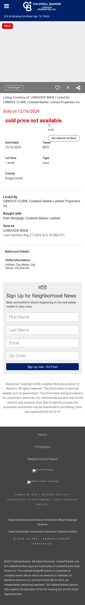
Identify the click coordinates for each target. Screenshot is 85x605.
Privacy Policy (54, 495)
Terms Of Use (26, 495)
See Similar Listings (63, 138)
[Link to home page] (42, 6)
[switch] (57, 87)
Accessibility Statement (29, 500)
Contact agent (14, 88)
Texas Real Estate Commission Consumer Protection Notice (42, 531)
